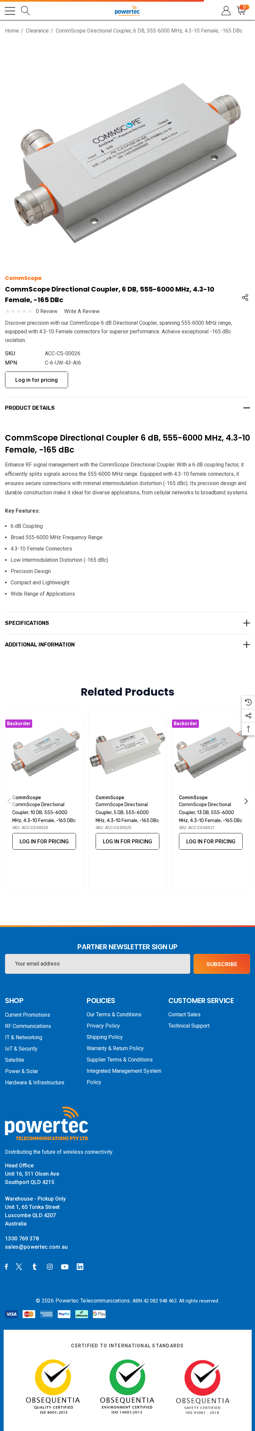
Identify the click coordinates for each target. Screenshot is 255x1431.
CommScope (23, 278)
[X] (20, 1266)
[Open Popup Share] (245, 297)
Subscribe (222, 964)
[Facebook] (6, 1266)
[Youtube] (65, 1266)
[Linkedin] (81, 1266)
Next (246, 800)
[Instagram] (51, 1266)
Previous (9, 800)
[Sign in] (225, 10)
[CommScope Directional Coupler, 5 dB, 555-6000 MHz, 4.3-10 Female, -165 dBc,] (127, 751)
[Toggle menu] (10, 11)
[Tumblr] (36, 1266)
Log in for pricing (36, 380)
